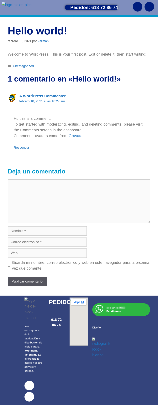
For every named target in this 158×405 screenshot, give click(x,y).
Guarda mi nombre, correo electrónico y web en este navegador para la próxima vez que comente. (80, 265)
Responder (21, 147)
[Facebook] (137, 7)
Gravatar (76, 136)
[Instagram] (149, 7)
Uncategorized (23, 66)
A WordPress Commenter (42, 96)
